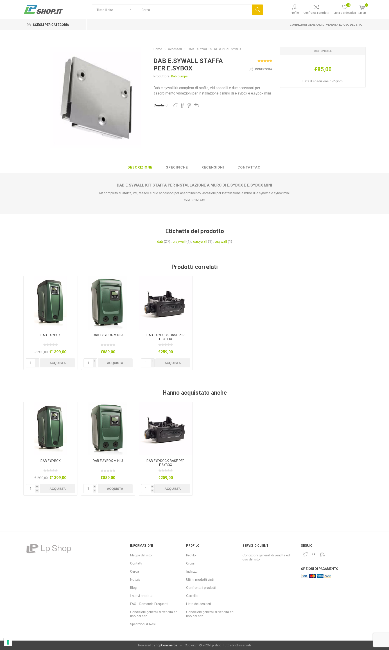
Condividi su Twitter (175, 105)
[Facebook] (313, 554)
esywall (221, 241)
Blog (133, 588)
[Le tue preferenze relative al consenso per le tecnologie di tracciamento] (8, 642)
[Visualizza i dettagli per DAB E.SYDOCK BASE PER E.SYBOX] (166, 303)
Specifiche (177, 167)
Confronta (263, 69)
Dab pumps (179, 76)
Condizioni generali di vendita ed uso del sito (326, 24)
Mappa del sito (141, 555)
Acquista (58, 363)
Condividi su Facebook (182, 105)
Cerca (257, 9)
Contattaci (249, 167)
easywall (200, 241)
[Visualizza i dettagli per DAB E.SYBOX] (50, 303)
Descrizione (140, 167)
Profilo (295, 12)
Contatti (136, 563)
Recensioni (212, 167)
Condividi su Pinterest (189, 105)
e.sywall (179, 241)
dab (160, 241)
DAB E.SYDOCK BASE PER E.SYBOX (166, 337)
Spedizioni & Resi (143, 624)
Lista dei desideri (198, 604)
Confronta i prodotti (316, 12)
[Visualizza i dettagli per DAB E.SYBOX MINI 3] (108, 303)
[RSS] (322, 554)
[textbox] (194, 9)
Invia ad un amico (196, 105)
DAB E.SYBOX (51, 335)
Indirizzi (191, 571)
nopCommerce (166, 645)
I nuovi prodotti (141, 596)
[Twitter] (305, 554)
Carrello (192, 596)
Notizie (135, 580)
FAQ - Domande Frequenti (149, 604)
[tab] (140, 167)
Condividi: (161, 105)
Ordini (190, 563)
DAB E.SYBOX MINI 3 (108, 335)
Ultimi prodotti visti (200, 580)
